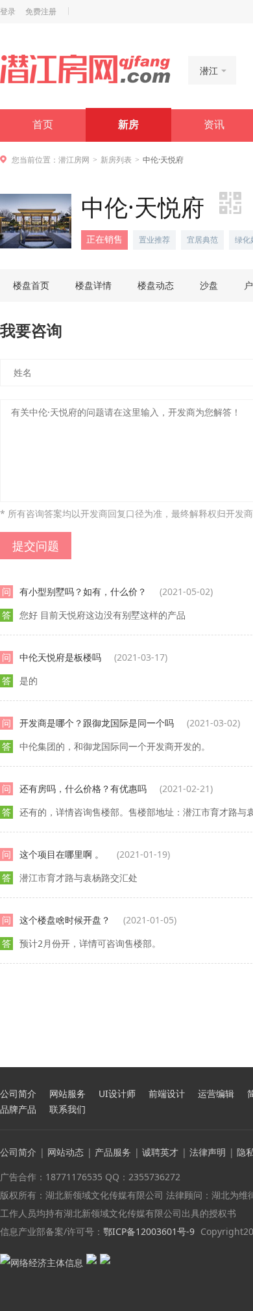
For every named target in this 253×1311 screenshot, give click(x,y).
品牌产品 (18, 1109)
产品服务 (113, 1152)
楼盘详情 (93, 285)
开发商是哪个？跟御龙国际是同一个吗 (129, 723)
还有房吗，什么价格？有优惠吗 (116, 788)
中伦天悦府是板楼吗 (93, 657)
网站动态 (65, 1152)
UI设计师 (117, 1094)
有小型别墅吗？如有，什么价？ (116, 591)
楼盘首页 (31, 285)
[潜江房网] (85, 69)
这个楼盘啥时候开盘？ (97, 920)
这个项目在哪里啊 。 (94, 854)
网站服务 (67, 1094)
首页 (42, 124)
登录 (8, 11)
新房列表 (116, 159)
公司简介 (18, 1094)
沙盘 (209, 285)
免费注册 (40, 11)
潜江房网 (74, 159)
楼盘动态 (156, 285)
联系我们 (67, 1109)
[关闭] (242, 1055)
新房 (128, 124)
